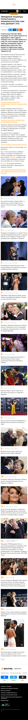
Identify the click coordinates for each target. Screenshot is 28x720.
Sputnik (9, 540)
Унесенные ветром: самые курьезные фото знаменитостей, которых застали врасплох (13, 171)
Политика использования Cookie (9, 695)
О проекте (3, 686)
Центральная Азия (15, 673)
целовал (12, 157)
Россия (25, 673)
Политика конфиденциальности (9, 692)
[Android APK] (5, 705)
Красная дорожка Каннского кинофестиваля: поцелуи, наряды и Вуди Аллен (14, 104)
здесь (4, 163)
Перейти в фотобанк (10, 541)
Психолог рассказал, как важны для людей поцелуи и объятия (13, 121)
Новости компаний (5, 690)
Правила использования (7, 688)
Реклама (16, 688)
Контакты (9, 686)
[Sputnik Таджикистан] (5, 11)
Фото (2, 659)
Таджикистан (5, 673)
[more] (26, 198)
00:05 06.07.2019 (5, 26)
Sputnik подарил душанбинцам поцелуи (14, 145)
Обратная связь (5, 700)
